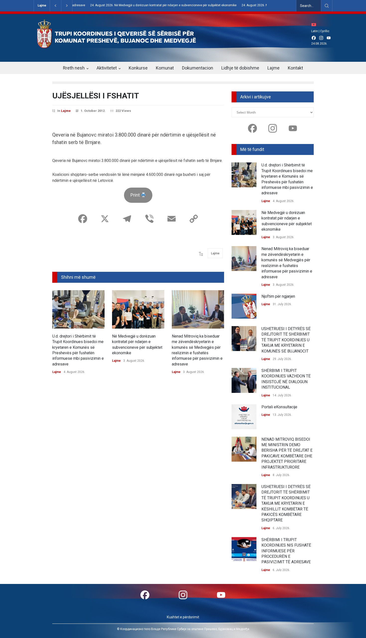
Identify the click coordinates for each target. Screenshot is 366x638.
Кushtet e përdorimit (183, 617)
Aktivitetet (107, 68)
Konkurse (138, 68)
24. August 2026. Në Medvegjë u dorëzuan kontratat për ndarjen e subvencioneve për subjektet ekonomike (152, 5)
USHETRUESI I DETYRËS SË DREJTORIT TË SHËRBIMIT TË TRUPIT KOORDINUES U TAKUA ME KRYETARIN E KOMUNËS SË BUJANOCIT (286, 340)
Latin (314, 31)
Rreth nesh (74, 68)
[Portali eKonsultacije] (244, 416)
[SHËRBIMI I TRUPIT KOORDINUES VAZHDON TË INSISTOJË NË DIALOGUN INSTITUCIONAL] (244, 380)
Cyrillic (324, 31)
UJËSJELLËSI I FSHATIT (95, 95)
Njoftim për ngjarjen (278, 296)
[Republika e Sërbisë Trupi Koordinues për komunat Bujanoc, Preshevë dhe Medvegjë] (125, 45)
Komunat (165, 68)
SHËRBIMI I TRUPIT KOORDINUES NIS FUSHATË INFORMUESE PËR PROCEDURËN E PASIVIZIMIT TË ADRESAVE (286, 551)
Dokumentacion (197, 68)
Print (135, 195)
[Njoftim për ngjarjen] (244, 306)
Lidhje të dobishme (240, 68)
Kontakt (295, 68)
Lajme (42, 5)
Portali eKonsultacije (279, 407)
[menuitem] (314, 24)
